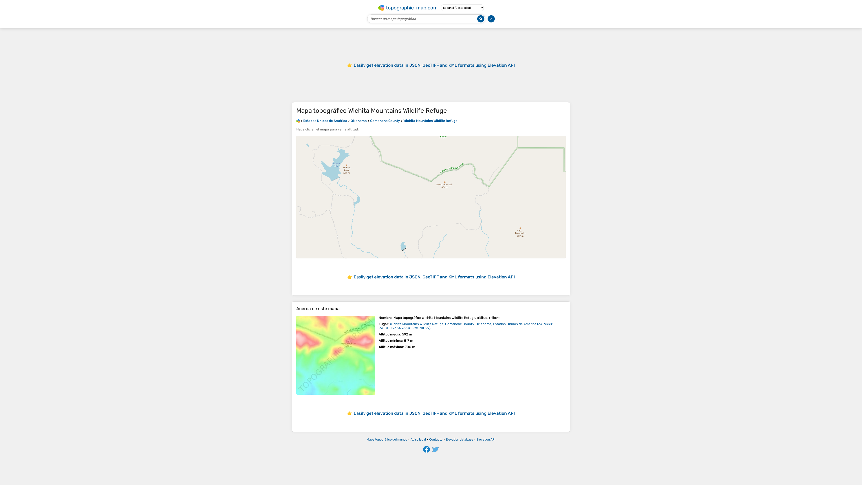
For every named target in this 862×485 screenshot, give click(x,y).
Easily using (434, 65)
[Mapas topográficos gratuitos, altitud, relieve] (298, 121)
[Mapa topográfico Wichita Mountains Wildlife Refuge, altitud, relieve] (335, 355)
